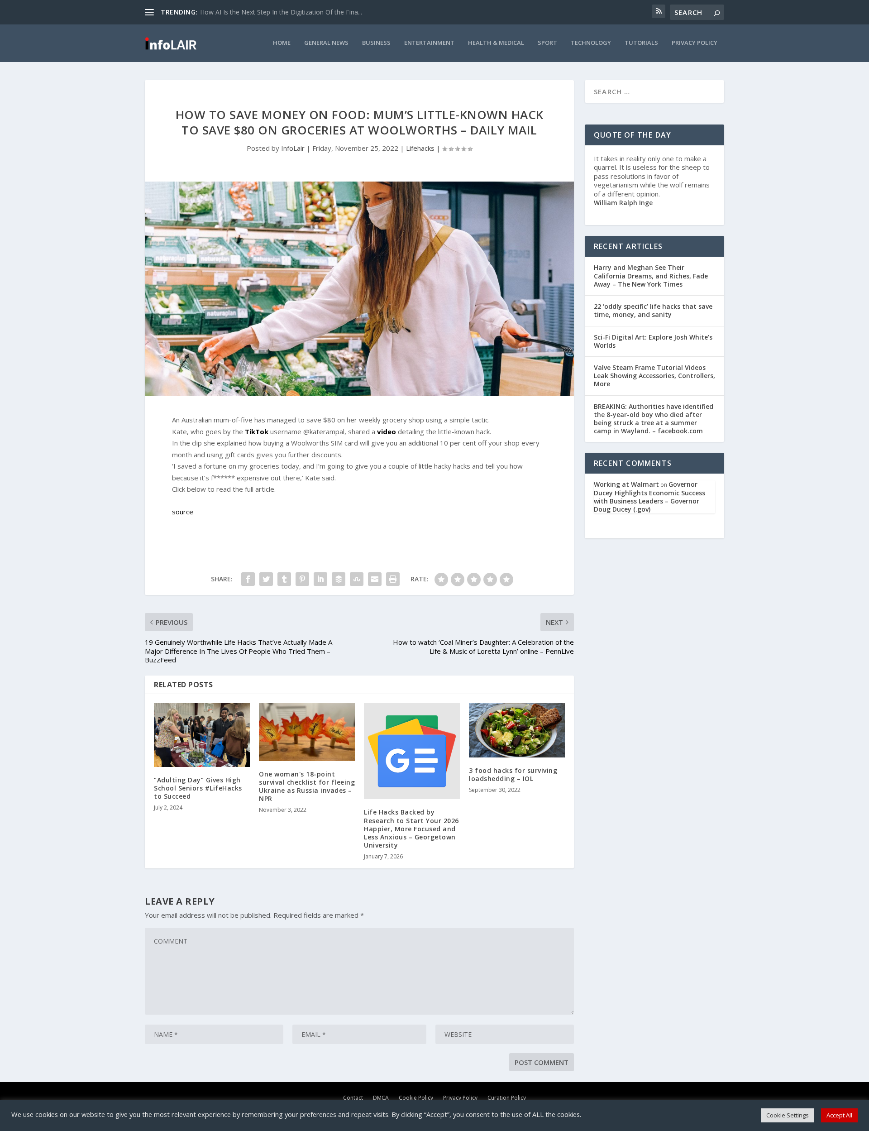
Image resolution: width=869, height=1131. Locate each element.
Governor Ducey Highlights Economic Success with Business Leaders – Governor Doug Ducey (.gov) (649, 496)
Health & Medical (496, 43)
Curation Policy (506, 1097)
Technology (591, 43)
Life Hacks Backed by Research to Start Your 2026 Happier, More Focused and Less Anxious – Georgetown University (411, 828)
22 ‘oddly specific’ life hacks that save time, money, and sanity (653, 310)
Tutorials (641, 43)
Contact (353, 1097)
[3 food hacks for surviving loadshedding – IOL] (517, 730)
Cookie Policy (416, 1097)
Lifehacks (420, 148)
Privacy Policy (694, 43)
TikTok (256, 431)
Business (376, 43)
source (182, 511)
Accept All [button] (839, 1115)
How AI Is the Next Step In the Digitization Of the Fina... (281, 12)
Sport (547, 43)
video (386, 431)
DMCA (381, 1097)
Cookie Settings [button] (787, 1115)
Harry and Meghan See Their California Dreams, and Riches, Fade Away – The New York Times (651, 275)
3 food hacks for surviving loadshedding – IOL (513, 774)
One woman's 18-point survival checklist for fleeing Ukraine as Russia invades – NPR (307, 786)
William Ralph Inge (623, 202)
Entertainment (429, 43)
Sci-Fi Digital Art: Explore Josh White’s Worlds (653, 341)
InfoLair (293, 148)
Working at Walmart (626, 484)
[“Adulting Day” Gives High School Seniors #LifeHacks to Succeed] (202, 735)
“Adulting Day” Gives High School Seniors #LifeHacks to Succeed (198, 788)
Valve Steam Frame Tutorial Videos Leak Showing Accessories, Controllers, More (654, 375)
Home (282, 43)
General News (326, 43)
